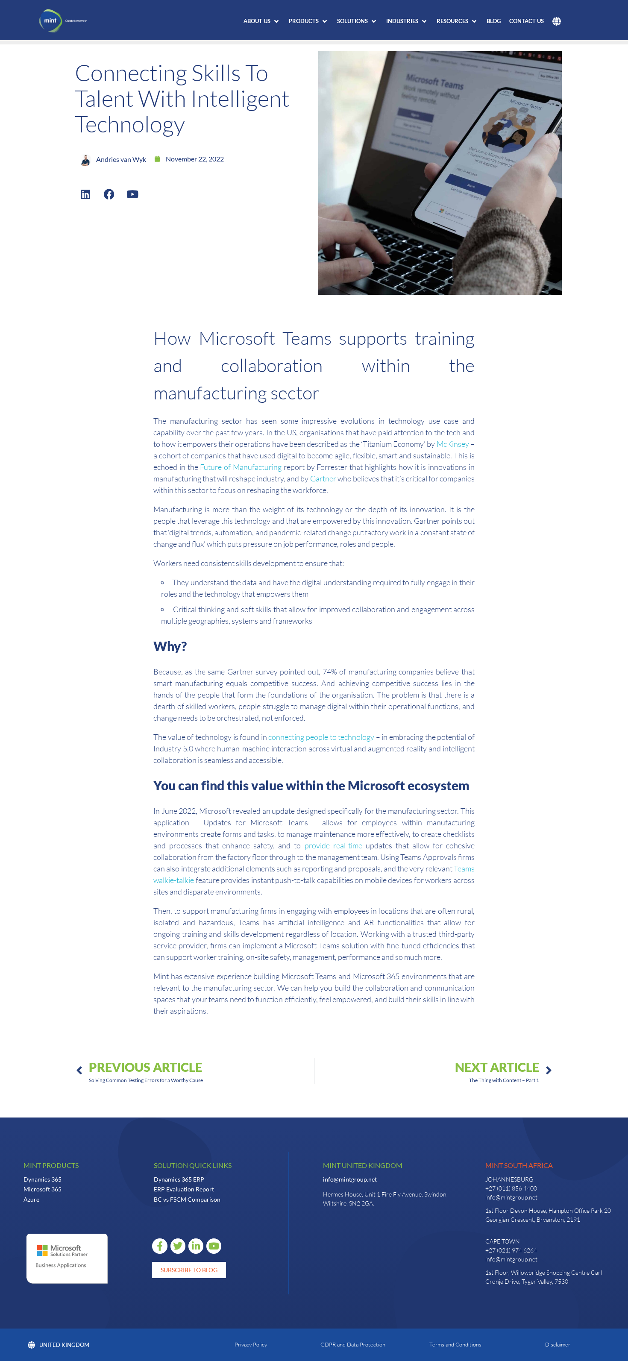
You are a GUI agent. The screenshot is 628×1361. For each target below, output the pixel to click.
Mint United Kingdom (362, 1165)
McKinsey (453, 444)
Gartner (323, 478)
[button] (262, 21)
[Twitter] (177, 1245)
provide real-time (333, 845)
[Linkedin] (85, 194)
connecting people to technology (321, 737)
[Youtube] (132, 194)
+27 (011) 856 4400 (511, 1188)
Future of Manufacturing (241, 467)
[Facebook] (109, 194)
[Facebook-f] (159, 1245)
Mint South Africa (519, 1165)
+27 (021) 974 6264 (511, 1250)
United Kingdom (64, 1344)
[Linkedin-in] (195, 1245)
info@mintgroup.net (350, 1179)
